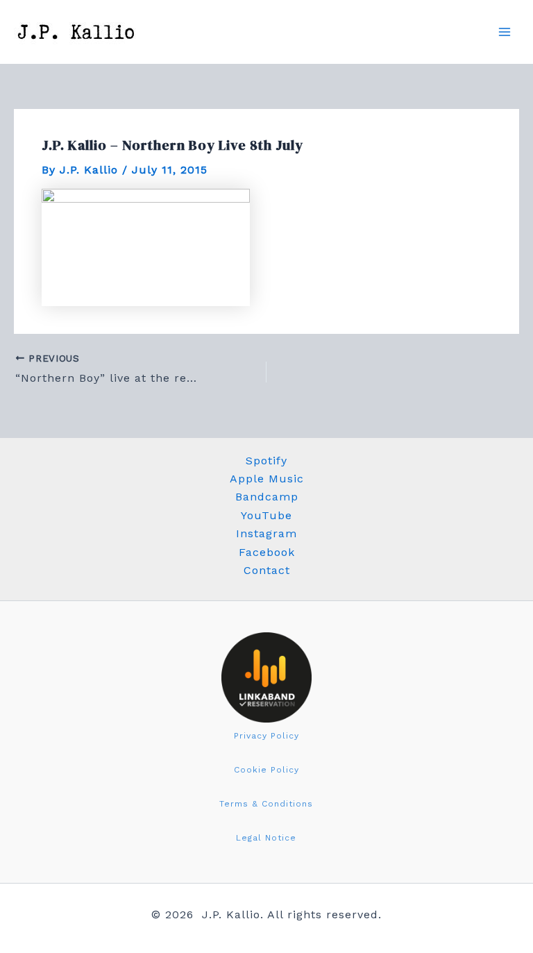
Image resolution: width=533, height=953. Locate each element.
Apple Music (267, 478)
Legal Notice (266, 838)
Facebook (267, 552)
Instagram (266, 533)
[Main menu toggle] (504, 32)
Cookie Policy (266, 770)
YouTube (266, 515)
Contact (267, 570)
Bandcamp (266, 496)
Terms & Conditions (266, 804)
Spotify (266, 460)
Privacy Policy (266, 736)
